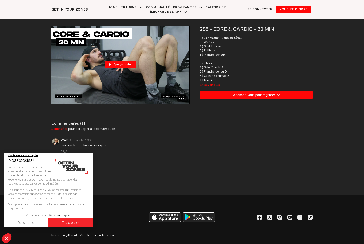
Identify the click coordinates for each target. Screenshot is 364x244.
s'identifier (59, 129)
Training (129, 7)
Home (112, 7)
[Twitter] (269, 217)
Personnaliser (26, 222)
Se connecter (260, 9)
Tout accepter (70, 222)
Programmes (185, 7)
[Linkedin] (299, 217)
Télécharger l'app (164, 12)
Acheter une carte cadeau (97, 235)
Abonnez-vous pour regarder (254, 95)
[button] (6, 238)
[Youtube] (289, 217)
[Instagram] (279, 217)
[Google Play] (199, 217)
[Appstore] (165, 217)
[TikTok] (310, 217)
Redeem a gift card (64, 235)
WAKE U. (67, 140)
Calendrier (216, 7)
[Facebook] (259, 217)
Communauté (158, 7)
